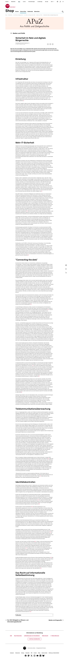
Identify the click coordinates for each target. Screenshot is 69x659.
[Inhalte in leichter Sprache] (57, 1)
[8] (38, 376)
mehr (52, 1)
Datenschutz (17, 652)
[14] (32, 506)
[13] (39, 503)
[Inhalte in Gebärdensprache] (60, 1)
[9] (21, 392)
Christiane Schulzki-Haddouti (22, 43)
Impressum (12, 652)
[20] (30, 611)
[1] (23, 100)
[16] (35, 541)
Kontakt (35, 652)
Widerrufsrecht (45, 635)
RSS (31, 652)
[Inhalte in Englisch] (63, 1)
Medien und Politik (19, 33)
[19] (40, 568)
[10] (48, 458)
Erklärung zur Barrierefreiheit (54, 652)
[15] (50, 532)
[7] (33, 365)
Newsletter (27, 652)
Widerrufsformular (55, 635)
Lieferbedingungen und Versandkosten (32, 635)
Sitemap (22, 652)
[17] (26, 548)
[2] (41, 191)
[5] (30, 304)
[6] (48, 309)
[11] (40, 475)
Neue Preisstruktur (18, 635)
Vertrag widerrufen (34, 638)
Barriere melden (44, 652)
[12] (38, 499)
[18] (51, 557)
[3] (27, 211)
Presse (39, 652)
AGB (11, 635)
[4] (28, 255)
